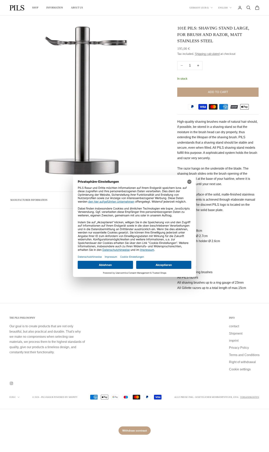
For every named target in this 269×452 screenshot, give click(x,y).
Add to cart (218, 92)
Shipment (235, 333)
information (54, 7)
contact (234, 326)
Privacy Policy (239, 347)
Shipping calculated (207, 53)
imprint (233, 340)
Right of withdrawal (242, 362)
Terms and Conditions (244, 355)
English (223, 7)
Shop (35, 7)
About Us (77, 7)
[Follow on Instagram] (11, 383)
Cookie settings (240, 369)
